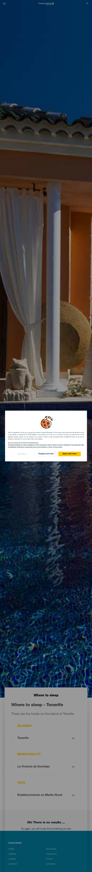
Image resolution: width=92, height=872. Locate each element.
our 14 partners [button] (28, 432)
